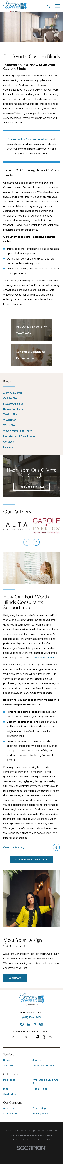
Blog (5, 1088)
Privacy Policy (40, 1113)
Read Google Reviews (31, 486)
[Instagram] (41, 1024)
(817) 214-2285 (31, 1017)
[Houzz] (34, 1024)
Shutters (8, 1065)
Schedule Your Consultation (31, 859)
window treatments (46, 657)
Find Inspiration (25, 358)
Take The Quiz (24, 333)
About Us (8, 1108)
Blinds (6, 1060)
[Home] (15, 6)
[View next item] (36, 542)
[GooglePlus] (28, 1024)
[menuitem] (31, 393)
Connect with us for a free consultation (29, 139)
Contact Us (9, 1093)
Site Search (10, 1113)
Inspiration (9, 1079)
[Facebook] (22, 1024)
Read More (15, 977)
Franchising (39, 1108)
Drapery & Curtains (43, 1065)
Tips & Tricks (39, 1088)
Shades (36, 1060)
